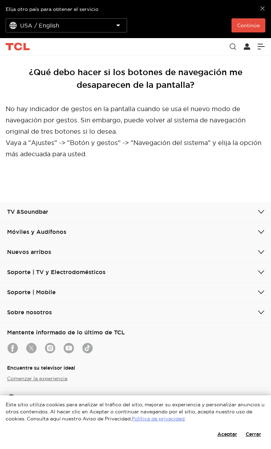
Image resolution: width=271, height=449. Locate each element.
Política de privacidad (158, 418)
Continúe (248, 25)
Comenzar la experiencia (37, 378)
